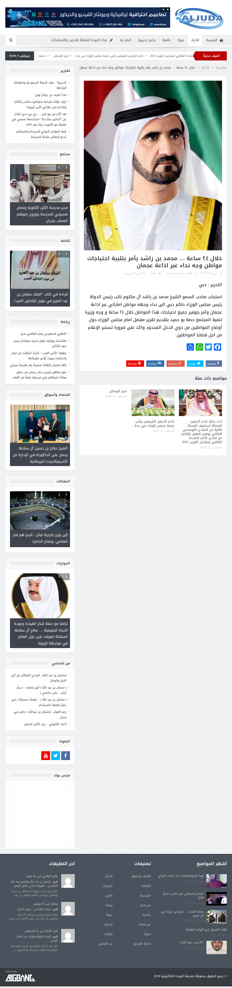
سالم (54, 892)
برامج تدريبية (146, 40)
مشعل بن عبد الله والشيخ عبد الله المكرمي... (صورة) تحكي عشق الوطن (34, 872)
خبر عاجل (145, 893)
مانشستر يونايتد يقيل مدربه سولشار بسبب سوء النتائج (39, 337)
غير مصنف (144, 913)
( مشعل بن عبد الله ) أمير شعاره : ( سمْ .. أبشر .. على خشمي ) (40, 678)
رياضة (109, 893)
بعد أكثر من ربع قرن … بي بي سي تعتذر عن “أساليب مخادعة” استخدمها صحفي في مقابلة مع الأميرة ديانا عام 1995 (39, 119)
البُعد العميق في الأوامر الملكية (206, 918)
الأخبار (195, 40)
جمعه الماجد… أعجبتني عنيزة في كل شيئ (182, 902)
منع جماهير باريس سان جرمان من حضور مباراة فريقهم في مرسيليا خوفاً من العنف (39, 369)
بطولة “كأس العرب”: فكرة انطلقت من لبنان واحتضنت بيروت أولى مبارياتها (38, 349)
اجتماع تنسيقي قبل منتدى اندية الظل (183, 884)
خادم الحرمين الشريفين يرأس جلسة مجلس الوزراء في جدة (155, 55)
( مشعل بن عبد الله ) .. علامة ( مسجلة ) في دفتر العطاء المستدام (38, 690)
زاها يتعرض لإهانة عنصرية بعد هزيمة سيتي (38, 359)
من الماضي (105, 932)
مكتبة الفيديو (142, 932)
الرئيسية (211, 40)
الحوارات (108, 874)
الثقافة (146, 874)
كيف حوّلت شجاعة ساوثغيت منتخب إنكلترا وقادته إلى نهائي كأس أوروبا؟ (40, 104)
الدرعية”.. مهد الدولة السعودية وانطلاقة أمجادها (40, 85)
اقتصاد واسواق (141, 865)
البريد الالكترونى (133, 273)
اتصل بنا (125, 40)
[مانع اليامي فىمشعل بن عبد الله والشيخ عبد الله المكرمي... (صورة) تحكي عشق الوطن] (68, 870)
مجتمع (169, 273)
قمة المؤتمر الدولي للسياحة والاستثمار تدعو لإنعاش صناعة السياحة (41, 134)
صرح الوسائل (106, 55)
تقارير (109, 884)
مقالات (108, 922)
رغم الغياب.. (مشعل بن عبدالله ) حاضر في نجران (40, 702)
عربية (181, 40)
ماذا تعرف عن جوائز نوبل (50, 95)
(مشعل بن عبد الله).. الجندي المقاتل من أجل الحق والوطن (38, 666)
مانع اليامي (50, 865)
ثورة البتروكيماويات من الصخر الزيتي (181, 864)
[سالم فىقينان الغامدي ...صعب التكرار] (68, 897)
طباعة (153, 273)
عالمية (166, 40)
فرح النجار (51, 919)
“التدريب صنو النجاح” (191, 930)
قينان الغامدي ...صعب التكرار (34, 897)
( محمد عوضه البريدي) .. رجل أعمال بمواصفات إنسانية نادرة (58, 55)
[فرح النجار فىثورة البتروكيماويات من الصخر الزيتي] (68, 924)
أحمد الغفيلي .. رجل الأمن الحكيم (45, 712)
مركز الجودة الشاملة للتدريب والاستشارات (79, 40)
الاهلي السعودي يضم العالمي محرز (43, 328)
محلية (147, 922)
